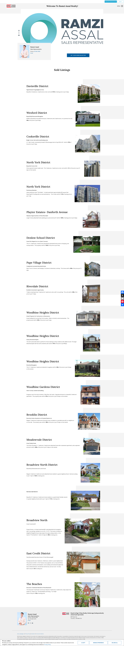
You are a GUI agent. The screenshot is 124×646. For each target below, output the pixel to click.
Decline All (115, 642)
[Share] (122, 304)
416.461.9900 (37, 51)
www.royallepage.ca (20, 633)
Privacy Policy (47, 644)
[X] (122, 295)
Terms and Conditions (40, 633)
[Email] (122, 298)
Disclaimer (33, 633)
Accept (83, 642)
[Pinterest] (122, 301)
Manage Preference (98, 642)
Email (31, 53)
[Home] (11, 6)
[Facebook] (122, 292)
